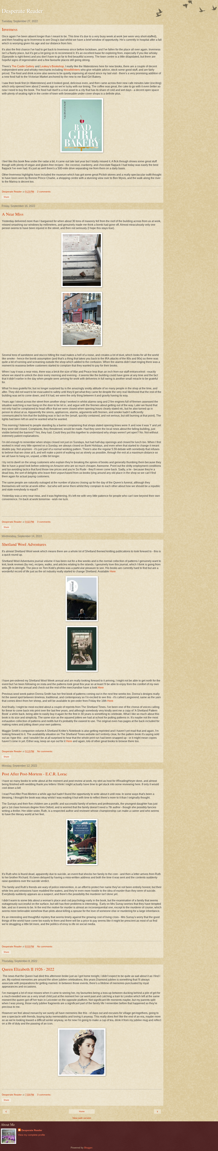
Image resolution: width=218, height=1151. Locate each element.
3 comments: (44, 521)
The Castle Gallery (23, 66)
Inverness (10, 29)
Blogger (88, 1147)
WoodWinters (72, 69)
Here (113, 571)
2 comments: (44, 191)
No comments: (45, 751)
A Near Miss (13, 214)
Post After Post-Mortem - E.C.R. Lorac (34, 774)
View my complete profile (31, 1134)
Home (82, 1111)
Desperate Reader (22, 11)
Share (6, 197)
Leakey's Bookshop (52, 66)
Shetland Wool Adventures (24, 544)
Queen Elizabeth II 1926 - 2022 (28, 969)
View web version (81, 1118)
